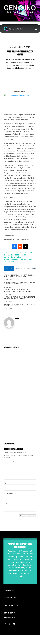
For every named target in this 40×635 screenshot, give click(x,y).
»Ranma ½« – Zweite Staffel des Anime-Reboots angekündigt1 (19, 283)
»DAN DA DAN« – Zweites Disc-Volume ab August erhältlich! (20, 305)
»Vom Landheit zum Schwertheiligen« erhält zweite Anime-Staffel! (19, 276)
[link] (14, 246)
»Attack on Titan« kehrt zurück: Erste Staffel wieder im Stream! (19, 298)
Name (7, 483)
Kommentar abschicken (27, 516)
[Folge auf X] (10, 624)
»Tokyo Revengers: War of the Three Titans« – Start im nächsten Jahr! (19, 290)
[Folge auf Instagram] (14, 624)
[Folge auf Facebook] (5, 624)
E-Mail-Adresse (10, 493)
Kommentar (9, 462)
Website (7, 504)
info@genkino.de (9, 617)
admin (16, 47)
